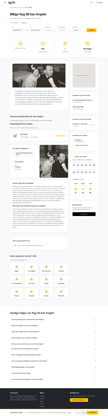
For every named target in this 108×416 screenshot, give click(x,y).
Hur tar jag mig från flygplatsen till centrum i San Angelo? (29, 361)
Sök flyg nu (84, 214)
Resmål (42, 398)
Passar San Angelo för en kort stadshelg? (24, 325)
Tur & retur (15, 23)
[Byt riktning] (27, 30)
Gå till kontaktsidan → (79, 400)
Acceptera (92, 412)
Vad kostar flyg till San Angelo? (21, 373)
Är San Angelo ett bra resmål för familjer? (25, 338)
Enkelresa (24, 23)
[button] (83, 77)
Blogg (41, 401)
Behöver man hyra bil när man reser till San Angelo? (28, 344)
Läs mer (69, 412)
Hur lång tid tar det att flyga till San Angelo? (25, 349)
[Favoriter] (91, 2)
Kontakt (42, 406)
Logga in (100, 2)
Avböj (83, 412)
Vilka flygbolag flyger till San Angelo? (23, 367)
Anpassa (78, 412)
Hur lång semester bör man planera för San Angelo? (28, 319)
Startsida (42, 396)
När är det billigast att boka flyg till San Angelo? (26, 355)
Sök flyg (91, 30)
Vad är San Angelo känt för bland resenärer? (26, 331)
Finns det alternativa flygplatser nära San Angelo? (27, 379)
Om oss (42, 403)
